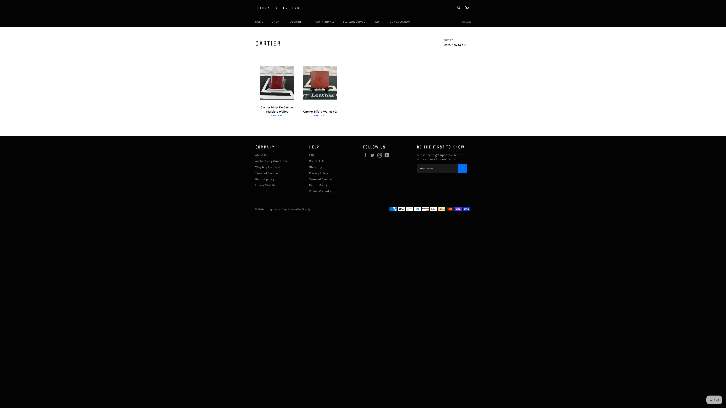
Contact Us (316, 161)
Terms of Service (266, 173)
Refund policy (264, 179)
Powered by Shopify (299, 209)
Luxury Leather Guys (277, 8)
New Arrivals (324, 21)
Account (466, 21)
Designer (297, 21)
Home (259, 21)
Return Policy (318, 185)
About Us (261, 155)
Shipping (315, 167)
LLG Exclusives (354, 21)
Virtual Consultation (323, 191)
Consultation (400, 21)
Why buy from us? (267, 167)
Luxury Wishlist (266, 185)
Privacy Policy (318, 173)
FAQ (377, 21)
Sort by (448, 40)
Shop (275, 21)
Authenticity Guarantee (271, 161)
